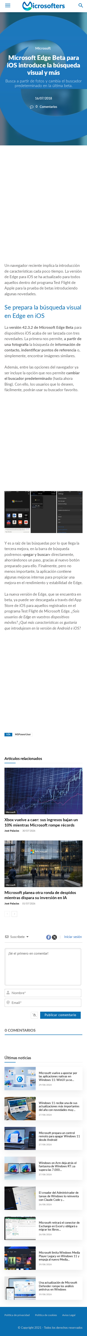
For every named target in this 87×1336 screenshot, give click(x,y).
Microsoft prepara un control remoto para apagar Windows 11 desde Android (59, 1137)
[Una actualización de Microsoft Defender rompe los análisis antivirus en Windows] (20, 1288)
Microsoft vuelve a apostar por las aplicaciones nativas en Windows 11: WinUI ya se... (58, 1077)
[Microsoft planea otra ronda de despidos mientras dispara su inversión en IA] (43, 863)
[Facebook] (30, 160)
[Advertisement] (43, 215)
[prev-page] (7, 914)
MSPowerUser (23, 734)
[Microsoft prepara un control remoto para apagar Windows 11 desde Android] (20, 1138)
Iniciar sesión (72, 937)
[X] (40, 160)
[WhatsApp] (50, 160)
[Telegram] (71, 160)
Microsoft (43, 48)
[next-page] (14, 914)
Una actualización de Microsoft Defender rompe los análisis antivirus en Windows (58, 1286)
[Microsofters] (43, 6)
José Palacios (11, 831)
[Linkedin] (60, 160)
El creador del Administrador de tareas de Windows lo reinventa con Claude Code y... (59, 1196)
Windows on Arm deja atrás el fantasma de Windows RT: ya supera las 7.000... (58, 1166)
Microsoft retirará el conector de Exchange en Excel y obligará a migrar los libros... (59, 1226)
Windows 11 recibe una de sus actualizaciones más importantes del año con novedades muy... (59, 1107)
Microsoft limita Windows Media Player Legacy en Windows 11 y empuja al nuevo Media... (59, 1256)
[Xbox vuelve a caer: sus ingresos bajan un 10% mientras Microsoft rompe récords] (43, 791)
